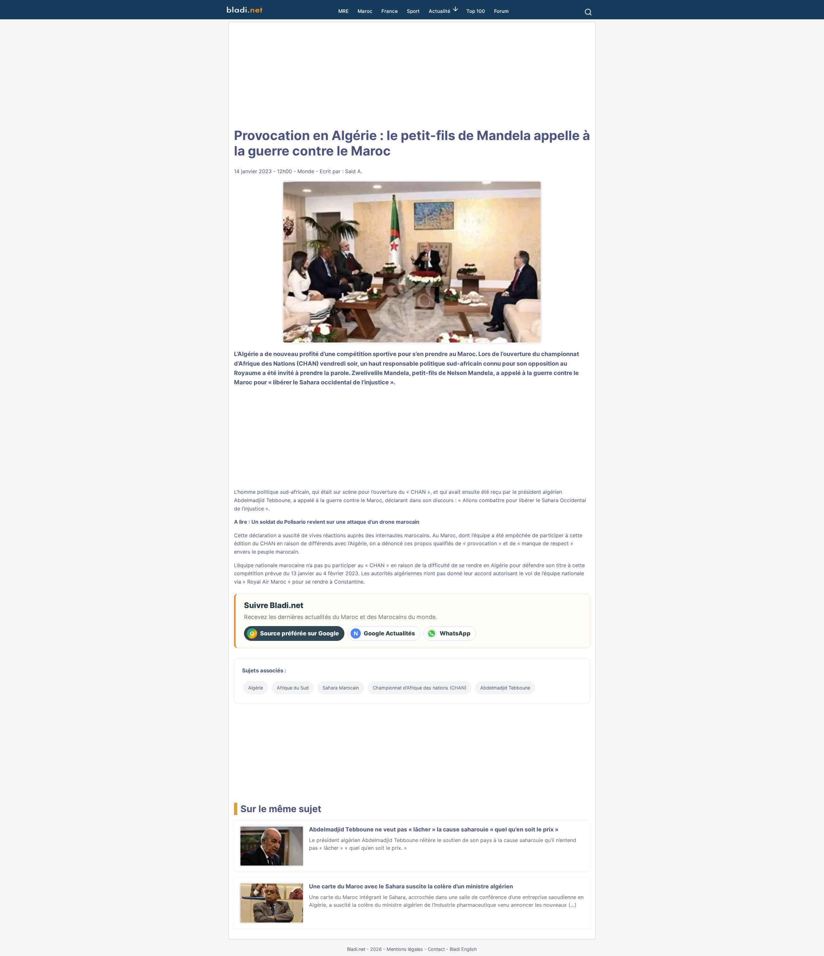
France (389, 11)
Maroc (365, 11)
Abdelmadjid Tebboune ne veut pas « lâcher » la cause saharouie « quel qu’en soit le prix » (433, 829)
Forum (501, 11)
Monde (305, 171)
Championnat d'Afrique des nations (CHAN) (419, 687)
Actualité (439, 11)
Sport (413, 11)
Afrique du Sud (293, 687)
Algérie (255, 687)
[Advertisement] (412, 74)
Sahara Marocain (341, 687)
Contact (436, 949)
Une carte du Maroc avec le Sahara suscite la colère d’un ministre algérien (411, 886)
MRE (343, 11)
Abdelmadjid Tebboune (505, 687)
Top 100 (475, 11)
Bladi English (463, 949)
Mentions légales (405, 949)
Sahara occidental (325, 382)
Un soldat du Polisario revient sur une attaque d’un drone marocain (335, 522)
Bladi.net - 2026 (364, 949)
